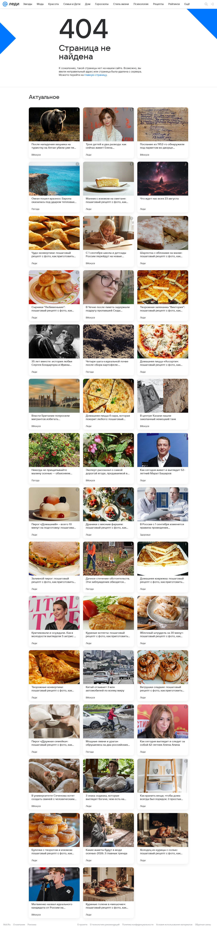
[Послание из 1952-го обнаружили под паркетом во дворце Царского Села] (162, 132)
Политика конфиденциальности (137, 924)
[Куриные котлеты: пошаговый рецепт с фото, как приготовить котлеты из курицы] (108, 621)
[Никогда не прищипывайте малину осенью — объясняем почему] (54, 458)
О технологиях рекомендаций (105, 924)
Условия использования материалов (174, 924)
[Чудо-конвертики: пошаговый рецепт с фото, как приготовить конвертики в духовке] (54, 241)
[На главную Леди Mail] (13, 4)
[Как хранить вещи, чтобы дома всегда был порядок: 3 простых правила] (162, 784)
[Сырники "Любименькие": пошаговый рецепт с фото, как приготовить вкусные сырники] (54, 295)
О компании (19, 924)
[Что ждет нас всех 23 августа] (162, 187)
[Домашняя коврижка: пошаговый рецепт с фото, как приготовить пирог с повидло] (162, 567)
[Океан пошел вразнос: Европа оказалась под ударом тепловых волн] (54, 187)
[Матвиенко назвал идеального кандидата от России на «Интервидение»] (54, 892)
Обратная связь (203, 924)
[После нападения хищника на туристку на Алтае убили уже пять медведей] (54, 132)
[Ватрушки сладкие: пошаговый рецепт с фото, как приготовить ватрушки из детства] (162, 675)
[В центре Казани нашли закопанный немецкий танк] (162, 404)
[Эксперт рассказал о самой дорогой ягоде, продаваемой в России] (108, 458)
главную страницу (95, 75)
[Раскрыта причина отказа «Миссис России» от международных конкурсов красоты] (162, 892)
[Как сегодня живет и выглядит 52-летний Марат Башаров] (162, 458)
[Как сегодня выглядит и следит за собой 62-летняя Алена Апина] (162, 729)
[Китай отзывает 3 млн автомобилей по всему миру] (108, 675)
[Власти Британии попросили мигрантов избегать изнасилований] (54, 404)
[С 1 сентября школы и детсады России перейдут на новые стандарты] (108, 241)
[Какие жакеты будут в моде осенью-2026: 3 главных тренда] (108, 838)
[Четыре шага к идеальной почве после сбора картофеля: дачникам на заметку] (108, 349)
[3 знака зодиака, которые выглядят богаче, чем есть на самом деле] (108, 784)
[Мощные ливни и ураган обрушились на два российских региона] (108, 729)
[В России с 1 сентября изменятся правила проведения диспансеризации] (162, 512)
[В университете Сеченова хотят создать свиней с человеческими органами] (54, 784)
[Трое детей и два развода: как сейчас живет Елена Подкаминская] (108, 132)
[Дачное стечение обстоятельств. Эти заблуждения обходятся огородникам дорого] (108, 567)
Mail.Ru (7, 924)
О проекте (82, 924)
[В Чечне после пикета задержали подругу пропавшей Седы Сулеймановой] (108, 295)
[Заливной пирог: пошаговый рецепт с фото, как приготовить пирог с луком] (54, 567)
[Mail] (5, 4)
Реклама (32, 924)
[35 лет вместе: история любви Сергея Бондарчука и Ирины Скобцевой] (54, 349)
